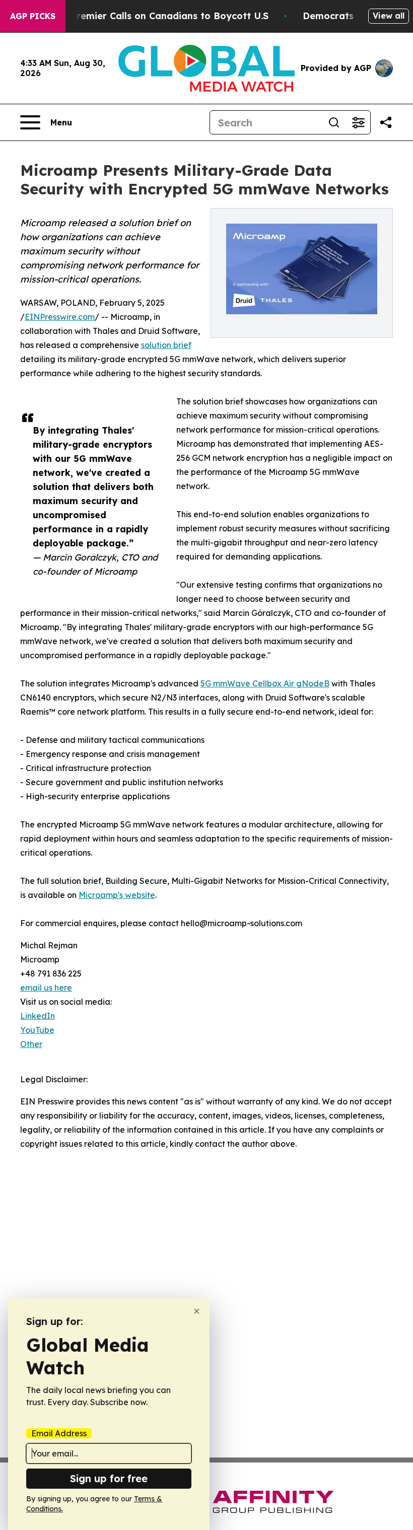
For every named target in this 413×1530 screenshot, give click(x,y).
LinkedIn (37, 1016)
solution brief (166, 345)
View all (388, 16)
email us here (46, 988)
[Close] (196, 1311)
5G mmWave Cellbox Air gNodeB (264, 683)
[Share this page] (386, 122)
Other (31, 1044)
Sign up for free (109, 1478)
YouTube (37, 1030)
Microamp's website (117, 895)
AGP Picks (32, 16)
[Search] (334, 122)
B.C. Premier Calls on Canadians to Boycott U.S (159, 16)
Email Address (59, 1433)
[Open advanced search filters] (358, 122)
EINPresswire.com (60, 317)
